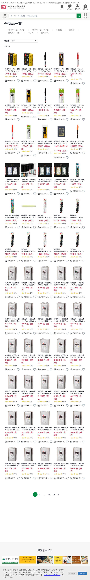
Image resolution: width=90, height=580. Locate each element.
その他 (59, 30)
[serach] (79, 16)
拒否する (72, 573)
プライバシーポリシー (52, 575)
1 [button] (35, 494)
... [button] (44, 494)
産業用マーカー (14, 33)
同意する (83, 573)
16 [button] (54, 494)
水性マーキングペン (40, 30)
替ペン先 (45, 33)
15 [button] (49, 494)
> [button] (58, 494)
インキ (31, 33)
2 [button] (39, 494)
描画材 (71, 30)
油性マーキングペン (16, 30)
